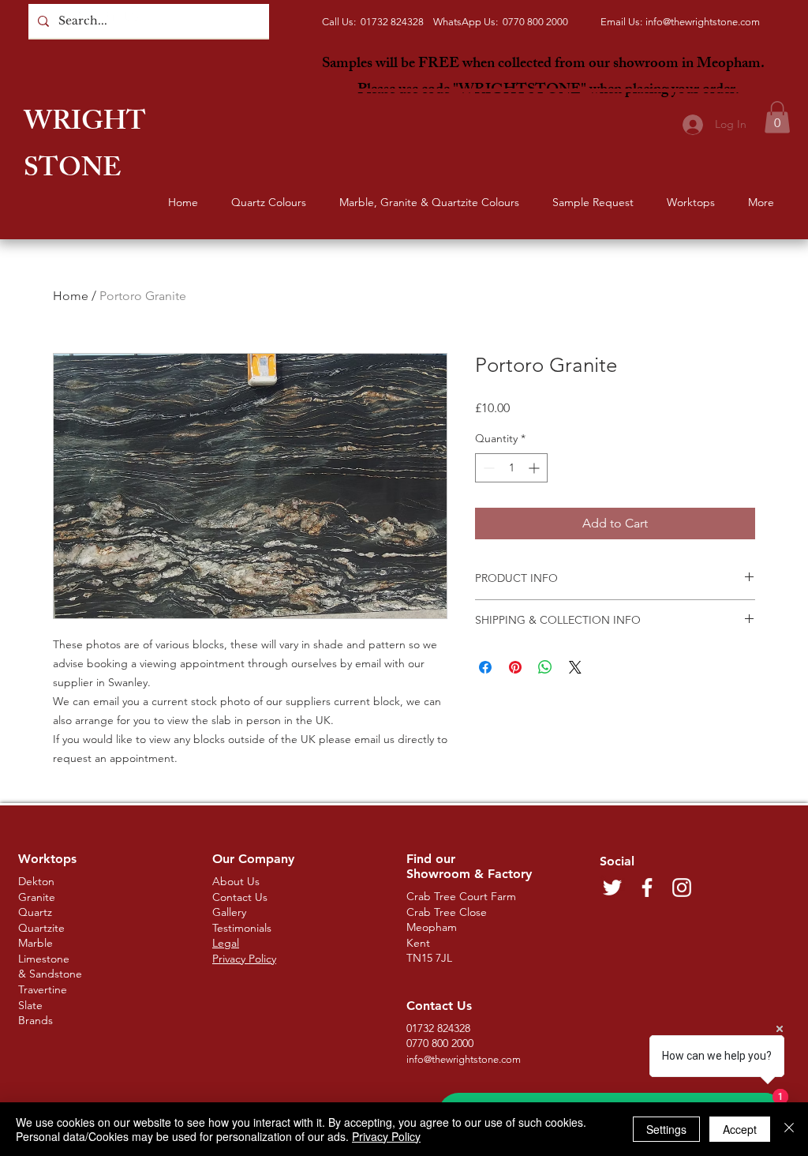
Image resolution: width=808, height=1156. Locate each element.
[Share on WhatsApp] (545, 667)
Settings (666, 1129)
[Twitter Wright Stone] (87, 14)
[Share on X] (575, 667)
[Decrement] (487, 468)
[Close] (789, 1129)
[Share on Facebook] (485, 667)
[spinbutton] (511, 468)
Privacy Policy (386, 1136)
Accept (740, 1129)
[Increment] (535, 468)
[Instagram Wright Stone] (133, 14)
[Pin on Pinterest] (515, 667)
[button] (777, 117)
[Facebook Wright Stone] (110, 14)
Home (70, 295)
